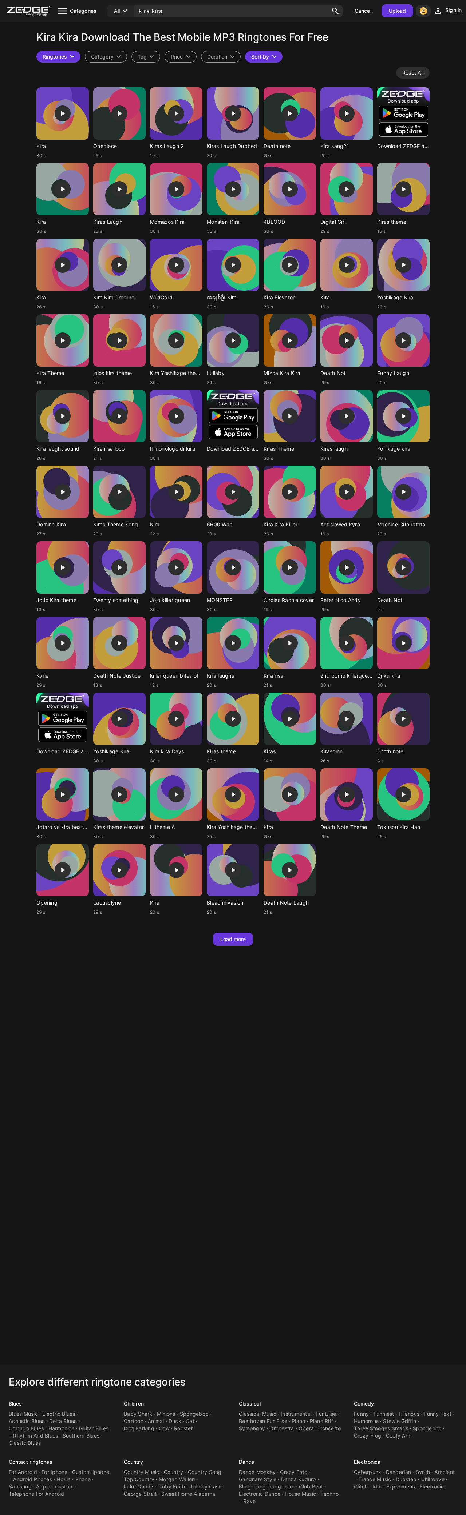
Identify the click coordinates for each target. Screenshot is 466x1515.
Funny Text (437, 1414)
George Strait (140, 1494)
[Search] (335, 11)
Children (134, 1403)
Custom (64, 1486)
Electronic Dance (259, 1494)
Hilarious (409, 1414)
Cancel (363, 11)
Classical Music (257, 1414)
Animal (156, 1421)
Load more (233, 939)
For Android (23, 1472)
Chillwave (433, 1479)
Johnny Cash (206, 1486)
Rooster (183, 1428)
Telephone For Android (36, 1494)
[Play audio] (63, 113)
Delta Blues (63, 1421)
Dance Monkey (257, 1472)
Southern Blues (81, 1435)
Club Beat (311, 1486)
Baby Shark (138, 1414)
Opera (306, 1428)
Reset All (412, 72)
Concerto (329, 1428)
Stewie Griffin (399, 1421)
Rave (249, 1501)
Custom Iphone (90, 1472)
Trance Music (374, 1479)
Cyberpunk (367, 1472)
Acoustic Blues (27, 1421)
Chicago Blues (26, 1428)
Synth (423, 1472)
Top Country (139, 1479)
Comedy (364, 1403)
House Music (300, 1494)
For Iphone (55, 1472)
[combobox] (145, 57)
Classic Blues (25, 1443)
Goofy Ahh (398, 1435)
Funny (361, 1414)
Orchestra (281, 1428)
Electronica (367, 1462)
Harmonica (61, 1428)
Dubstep (406, 1479)
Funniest (384, 1414)
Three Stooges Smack (381, 1428)
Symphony (252, 1428)
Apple (43, 1486)
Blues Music (23, 1414)
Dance (246, 1462)
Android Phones (32, 1479)
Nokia (63, 1479)
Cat (190, 1421)
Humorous (366, 1421)
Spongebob (194, 1414)
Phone (83, 1479)
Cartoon (133, 1421)
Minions (166, 1414)
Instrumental (296, 1414)
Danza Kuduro (298, 1479)
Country (133, 1462)
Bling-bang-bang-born (267, 1486)
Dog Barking (139, 1428)
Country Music (141, 1472)
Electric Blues (58, 1414)
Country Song (205, 1472)
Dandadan (398, 1472)
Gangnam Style (257, 1479)
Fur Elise (326, 1414)
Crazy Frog (368, 1435)
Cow (164, 1428)
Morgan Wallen (177, 1479)
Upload (397, 11)
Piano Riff (321, 1421)
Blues (15, 1403)
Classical (250, 1403)
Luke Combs (139, 1486)
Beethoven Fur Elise (263, 1421)
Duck (175, 1421)
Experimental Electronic (415, 1486)
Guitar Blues (93, 1428)
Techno (329, 1494)
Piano (298, 1421)
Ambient (444, 1472)
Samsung (20, 1486)
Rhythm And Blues (35, 1435)
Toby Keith (172, 1486)
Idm (377, 1486)
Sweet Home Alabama (188, 1494)
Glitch (361, 1486)
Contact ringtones (30, 1462)
